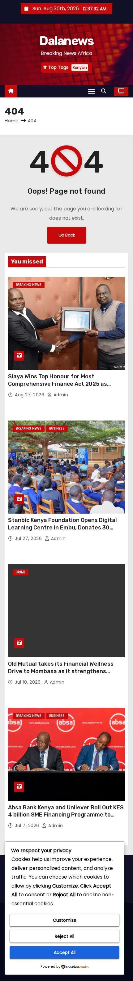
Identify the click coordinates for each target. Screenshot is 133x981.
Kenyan (80, 67)
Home (12, 120)
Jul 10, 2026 (28, 682)
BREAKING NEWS (28, 284)
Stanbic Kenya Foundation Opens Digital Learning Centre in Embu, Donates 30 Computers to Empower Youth (62, 527)
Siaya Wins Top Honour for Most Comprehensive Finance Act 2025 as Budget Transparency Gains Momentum (62, 384)
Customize (64, 920)
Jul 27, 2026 (29, 538)
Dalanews (66, 41)
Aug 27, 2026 (30, 395)
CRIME (20, 572)
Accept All (64, 952)
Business (57, 428)
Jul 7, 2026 (28, 825)
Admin (60, 395)
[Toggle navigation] (91, 91)
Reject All (64, 936)
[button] (105, 91)
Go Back (66, 235)
